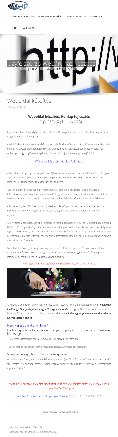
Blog (15, 28)
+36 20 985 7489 (59, 122)
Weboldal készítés (23, 16)
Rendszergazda (76, 16)
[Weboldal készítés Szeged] (18, 5)
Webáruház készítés (50, 16)
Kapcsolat (28, 28)
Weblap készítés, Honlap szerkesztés (59, 411)
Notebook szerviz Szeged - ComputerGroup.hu (33, 431)
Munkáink (96, 16)
